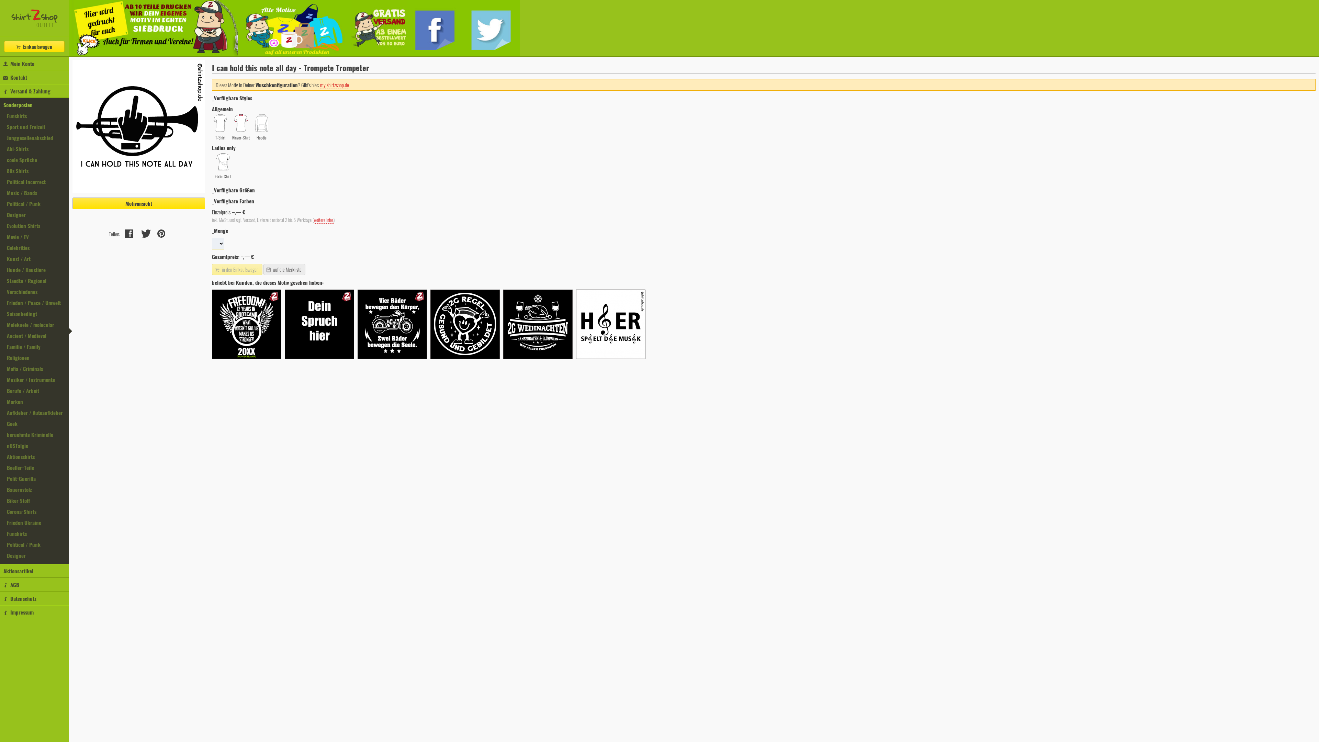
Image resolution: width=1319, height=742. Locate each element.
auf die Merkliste (287, 269)
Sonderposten (18, 105)
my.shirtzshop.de (334, 85)
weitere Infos (324, 220)
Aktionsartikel (18, 571)
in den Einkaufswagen (240, 269)
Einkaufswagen (37, 46)
